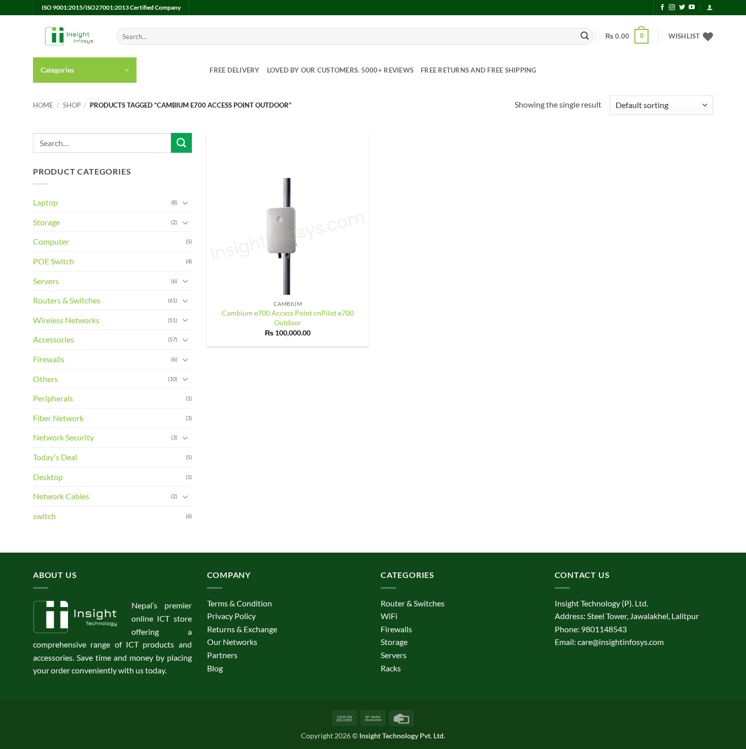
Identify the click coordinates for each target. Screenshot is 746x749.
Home (43, 105)
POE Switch (53, 261)
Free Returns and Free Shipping (478, 70)
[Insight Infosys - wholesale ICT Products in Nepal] (67, 36)
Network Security (63, 437)
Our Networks (232, 641)
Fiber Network (58, 418)
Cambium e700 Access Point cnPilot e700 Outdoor (288, 318)
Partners (222, 655)
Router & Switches (413, 603)
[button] (709, 7)
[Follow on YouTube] (692, 7)
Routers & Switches (66, 300)
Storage (46, 222)
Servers (46, 281)
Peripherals (53, 398)
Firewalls (48, 359)
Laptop (45, 202)
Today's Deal (55, 457)
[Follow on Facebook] (662, 7)
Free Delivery (234, 70)
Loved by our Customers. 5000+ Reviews (340, 70)
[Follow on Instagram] (672, 7)
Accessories (53, 339)
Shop (72, 105)
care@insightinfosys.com (621, 641)
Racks (391, 668)
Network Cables (61, 496)
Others (45, 379)
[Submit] (584, 36)
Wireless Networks (66, 320)
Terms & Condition (239, 603)
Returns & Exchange (242, 629)
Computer (51, 241)
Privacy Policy (231, 616)
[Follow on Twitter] (682, 7)
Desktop (48, 477)
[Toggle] (186, 202)
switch (44, 516)
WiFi (389, 616)
